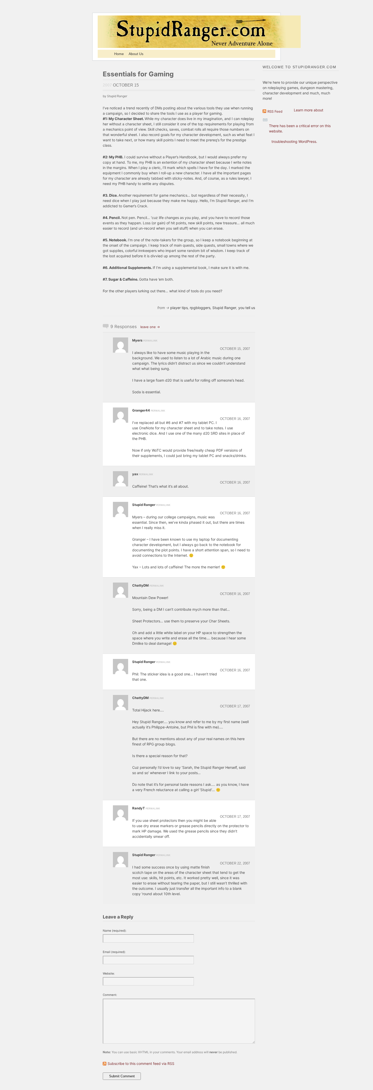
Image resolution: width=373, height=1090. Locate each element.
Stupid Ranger (224, 307)
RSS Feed (274, 111)
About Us (136, 54)
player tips (179, 307)
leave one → (150, 327)
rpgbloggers (200, 307)
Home (119, 54)
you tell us (246, 307)
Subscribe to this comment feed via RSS (141, 1063)
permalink (150, 340)
